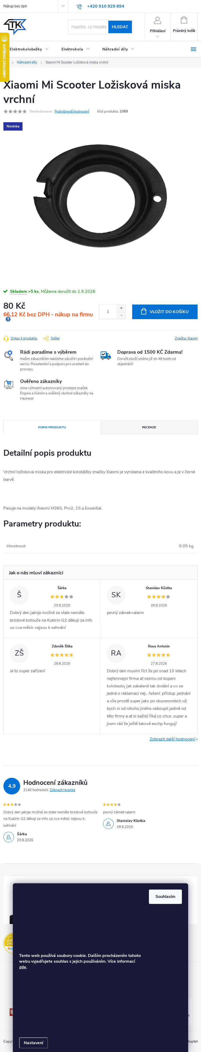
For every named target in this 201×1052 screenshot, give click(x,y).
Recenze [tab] (149, 427)
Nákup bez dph (15, 6)
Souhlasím (165, 896)
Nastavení (33, 1043)
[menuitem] (29, 49)
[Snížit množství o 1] (121, 315)
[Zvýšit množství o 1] (121, 308)
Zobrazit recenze (62, 790)
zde (22, 967)
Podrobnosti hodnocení (71, 111)
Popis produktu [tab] (52, 427)
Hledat (120, 27)
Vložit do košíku (169, 312)
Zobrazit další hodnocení (172, 739)
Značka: (186, 338)
